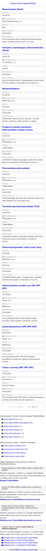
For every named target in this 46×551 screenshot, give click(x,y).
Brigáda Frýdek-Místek (9, 480)
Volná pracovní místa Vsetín (14, 456)
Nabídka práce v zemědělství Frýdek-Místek (19, 545)
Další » (34, 407)
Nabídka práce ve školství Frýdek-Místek (18, 540)
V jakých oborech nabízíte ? (17, 527)
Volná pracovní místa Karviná (15, 445)
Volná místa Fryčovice (12, 437)
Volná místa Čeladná (11, 430)
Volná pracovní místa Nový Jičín (16, 449)
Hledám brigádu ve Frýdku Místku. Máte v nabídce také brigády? (22, 469)
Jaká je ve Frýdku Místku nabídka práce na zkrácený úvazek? (21, 488)
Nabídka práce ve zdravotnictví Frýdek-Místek (20, 542)
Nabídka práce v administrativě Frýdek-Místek (20, 537)
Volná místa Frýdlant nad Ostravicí (16, 422)
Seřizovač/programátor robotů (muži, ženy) (21, 247)
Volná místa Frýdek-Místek (23, 3)
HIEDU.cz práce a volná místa (26, 549)
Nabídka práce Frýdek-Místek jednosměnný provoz (20, 520)
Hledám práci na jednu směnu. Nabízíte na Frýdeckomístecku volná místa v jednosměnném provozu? (20, 508)
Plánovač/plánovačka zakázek (16, 168)
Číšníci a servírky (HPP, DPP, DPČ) (18, 367)
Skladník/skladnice (10, 88)
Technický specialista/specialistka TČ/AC (21, 206)
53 (29, 407)
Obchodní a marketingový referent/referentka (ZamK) (22, 49)
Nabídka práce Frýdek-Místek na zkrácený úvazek (20, 499)
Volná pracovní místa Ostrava (15, 452)
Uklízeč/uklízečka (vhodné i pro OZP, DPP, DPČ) (21, 287)
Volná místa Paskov (11, 426)
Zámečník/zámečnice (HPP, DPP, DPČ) (19, 326)
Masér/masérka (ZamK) (12, 9)
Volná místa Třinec (11, 419)
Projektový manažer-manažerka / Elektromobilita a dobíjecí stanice (17, 128)
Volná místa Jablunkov (12, 433)
